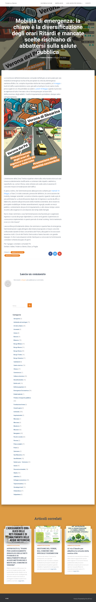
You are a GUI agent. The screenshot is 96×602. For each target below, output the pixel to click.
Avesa (15, 333)
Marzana (16, 419)
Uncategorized (18, 487)
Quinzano (17, 451)
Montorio (16, 426)
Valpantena (17, 494)
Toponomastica (18, 483)
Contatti (88, 3)
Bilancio (16, 340)
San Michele (17, 458)
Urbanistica (17, 491)
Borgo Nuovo (18, 347)
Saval (15, 465)
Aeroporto (17, 318)
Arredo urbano (18, 326)
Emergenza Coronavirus (12, 255)
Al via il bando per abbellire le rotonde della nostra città (78, 550)
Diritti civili (17, 383)
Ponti (15, 447)
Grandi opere (18, 408)
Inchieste (16, 411)
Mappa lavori (59, 3)
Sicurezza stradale (19, 469)
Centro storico (18, 365)
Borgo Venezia (18, 358)
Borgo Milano (18, 344)
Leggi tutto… (21, 581)
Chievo (16, 369)
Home (7, 598)
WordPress (88, 598)
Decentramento (18, 380)
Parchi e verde (18, 437)
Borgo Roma (17, 351)
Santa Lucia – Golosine (21, 462)
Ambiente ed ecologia (17, 252)
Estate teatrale (18, 394)
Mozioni (16, 429)
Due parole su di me (46, 3)
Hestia (75, 598)
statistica (16, 476)
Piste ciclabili (18, 444)
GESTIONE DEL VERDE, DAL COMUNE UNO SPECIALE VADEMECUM (47, 550)
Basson (16, 336)
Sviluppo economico (20, 480)
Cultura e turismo (19, 376)
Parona (16, 440)
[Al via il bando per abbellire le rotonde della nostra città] (78, 534)
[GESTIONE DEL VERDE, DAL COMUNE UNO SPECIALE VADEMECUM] (48, 534)
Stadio (16, 473)
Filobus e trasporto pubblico (22, 398)
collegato (23, 280)
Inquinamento (18, 415)
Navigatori (17, 433)
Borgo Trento (18, 354)
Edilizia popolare (19, 387)
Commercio (17, 372)
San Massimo (18, 455)
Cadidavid (17, 362)
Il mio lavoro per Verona (73, 3)
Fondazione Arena (19, 404)
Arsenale (16, 329)
